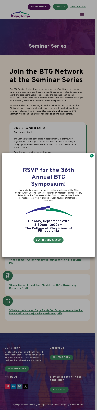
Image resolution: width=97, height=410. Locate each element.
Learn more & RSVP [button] (48, 240)
